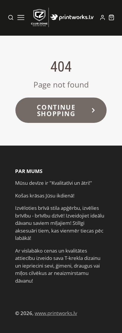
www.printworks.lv (56, 313)
